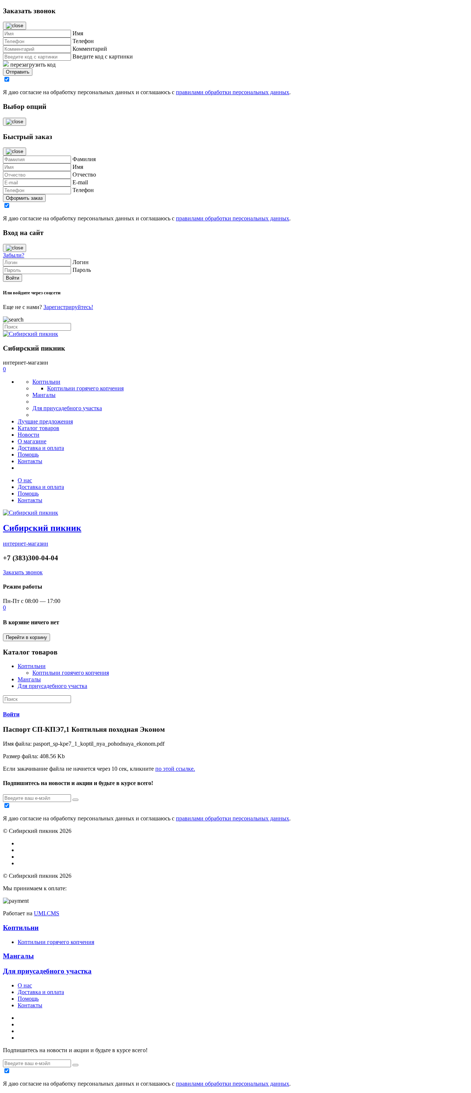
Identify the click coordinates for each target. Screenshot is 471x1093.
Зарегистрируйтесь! (68, 307)
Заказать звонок (23, 572)
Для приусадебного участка (67, 408)
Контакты (30, 461)
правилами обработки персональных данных (232, 92)
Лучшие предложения (45, 421)
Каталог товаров (38, 428)
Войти (11, 714)
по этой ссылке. (175, 769)
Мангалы (44, 395)
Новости (28, 435)
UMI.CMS (46, 913)
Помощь (28, 454)
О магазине (32, 441)
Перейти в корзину (26, 637)
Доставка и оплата (41, 448)
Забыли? (13, 255)
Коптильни (46, 382)
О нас (25, 480)
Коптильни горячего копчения (85, 388)
